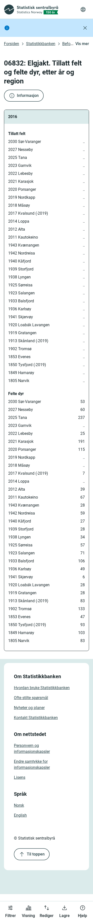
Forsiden (11, 43)
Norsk (19, 805)
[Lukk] (85, 28)
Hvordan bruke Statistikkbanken (42, 687)
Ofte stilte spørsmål (31, 697)
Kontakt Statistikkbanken (36, 717)
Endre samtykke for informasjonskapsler (32, 764)
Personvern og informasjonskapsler (32, 748)
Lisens (19, 777)
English (20, 815)
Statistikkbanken (40, 43)
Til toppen (36, 854)
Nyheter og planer (29, 707)
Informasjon (28, 95)
